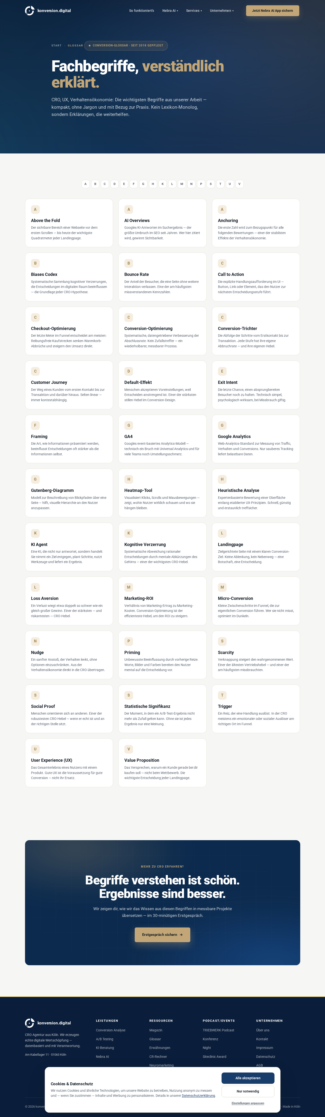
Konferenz (210, 1039)
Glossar (155, 1039)
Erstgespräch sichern (162, 935)
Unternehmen (222, 11)
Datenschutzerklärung (198, 1096)
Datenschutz (265, 1057)
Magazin (155, 1030)
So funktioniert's (141, 11)
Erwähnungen (159, 1048)
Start (56, 45)
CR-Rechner (158, 1057)
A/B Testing (104, 1039)
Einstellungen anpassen (248, 1103)
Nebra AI (170, 11)
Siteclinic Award (214, 1057)
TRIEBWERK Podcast (218, 1030)
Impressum (264, 1048)
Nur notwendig (248, 1091)
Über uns (262, 1030)
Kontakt (262, 1039)
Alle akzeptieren (248, 1078)
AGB (259, 1065)
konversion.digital (54, 10)
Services (194, 11)
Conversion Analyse (110, 1030)
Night (207, 1048)
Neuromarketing (161, 1065)
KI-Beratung (105, 1048)
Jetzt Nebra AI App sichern (272, 11)
